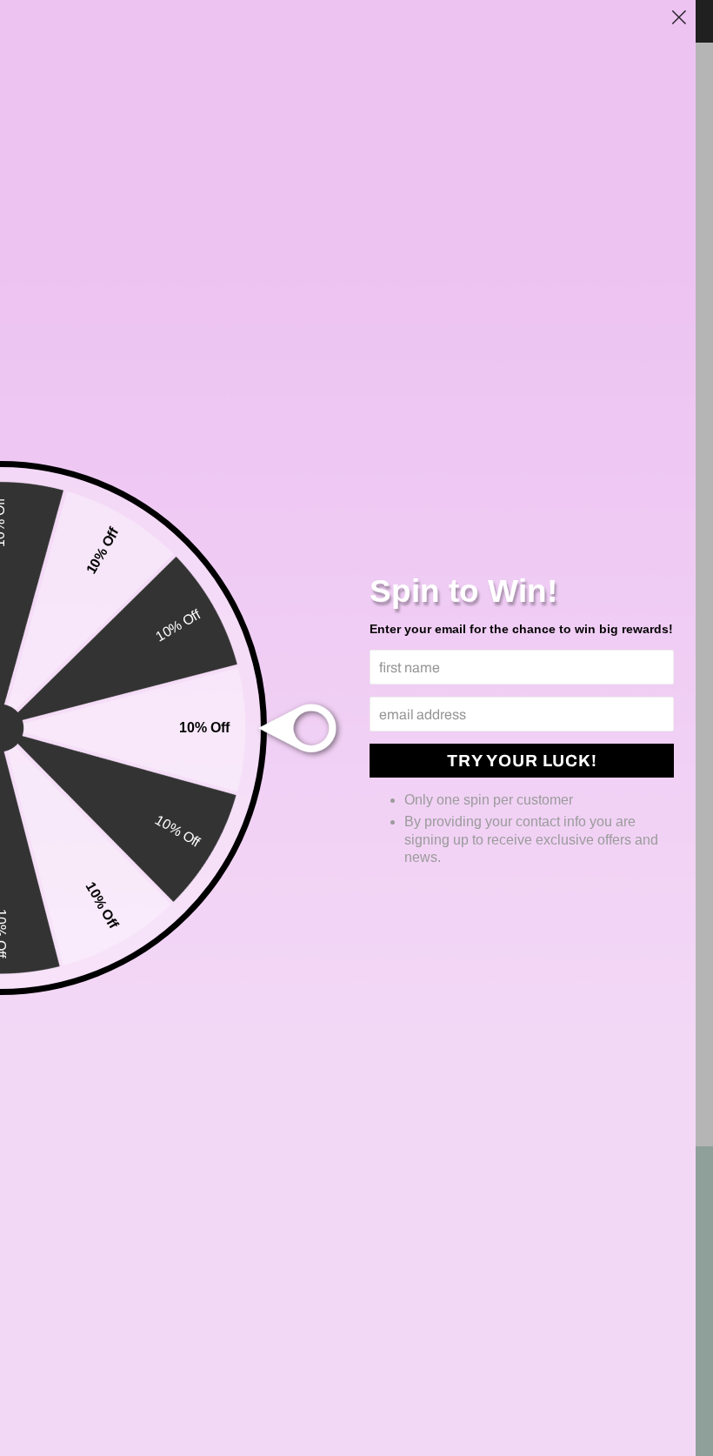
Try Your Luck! (522, 760)
